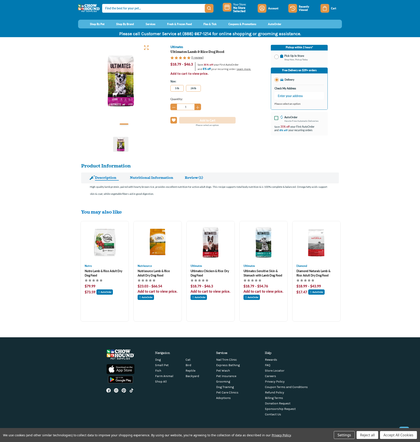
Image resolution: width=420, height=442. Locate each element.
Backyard (192, 376)
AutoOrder (106, 292)
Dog (158, 360)
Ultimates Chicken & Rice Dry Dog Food (210, 273)
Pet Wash (223, 370)
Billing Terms (274, 398)
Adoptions (223, 398)
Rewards (271, 360)
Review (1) (194, 177)
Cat (188, 360)
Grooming (223, 381)
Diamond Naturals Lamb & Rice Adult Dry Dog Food (313, 273)
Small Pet (162, 365)
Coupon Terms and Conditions (286, 387)
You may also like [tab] (101, 212)
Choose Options (105, 242)
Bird (188, 365)
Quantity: (176, 99)
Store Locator (274, 370)
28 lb (193, 88)
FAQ (267, 365)
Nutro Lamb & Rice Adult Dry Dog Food (103, 273)
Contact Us (273, 414)
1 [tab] (124, 124)
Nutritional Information (151, 177)
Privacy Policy (275, 381)
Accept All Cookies (398, 435)
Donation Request (277, 403)
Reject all (367, 435)
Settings (344, 435)
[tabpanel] (121, 81)
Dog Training (225, 387)
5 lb (177, 88)
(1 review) (197, 57)
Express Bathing (228, 365)
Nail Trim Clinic (226, 360)
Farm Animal (164, 376)
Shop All (161, 381)
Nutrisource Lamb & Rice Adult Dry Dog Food (154, 273)
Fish (158, 370)
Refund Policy (274, 392)
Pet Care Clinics (227, 392)
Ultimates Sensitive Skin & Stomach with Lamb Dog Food (262, 273)
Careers (270, 376)
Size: (173, 81)
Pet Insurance (226, 376)
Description (105, 177)
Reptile (190, 370)
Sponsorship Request (280, 409)
